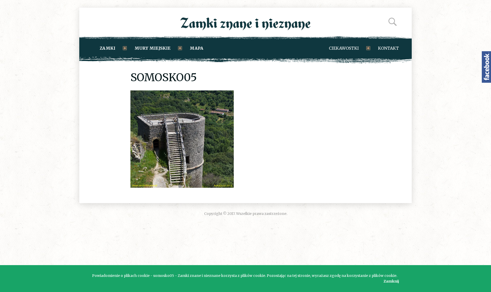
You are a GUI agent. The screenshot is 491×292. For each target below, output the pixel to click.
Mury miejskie (153, 48)
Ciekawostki (344, 48)
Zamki (107, 48)
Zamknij (391, 281)
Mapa (196, 48)
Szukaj (392, 21)
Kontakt (388, 48)
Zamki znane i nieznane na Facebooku (486, 67)
